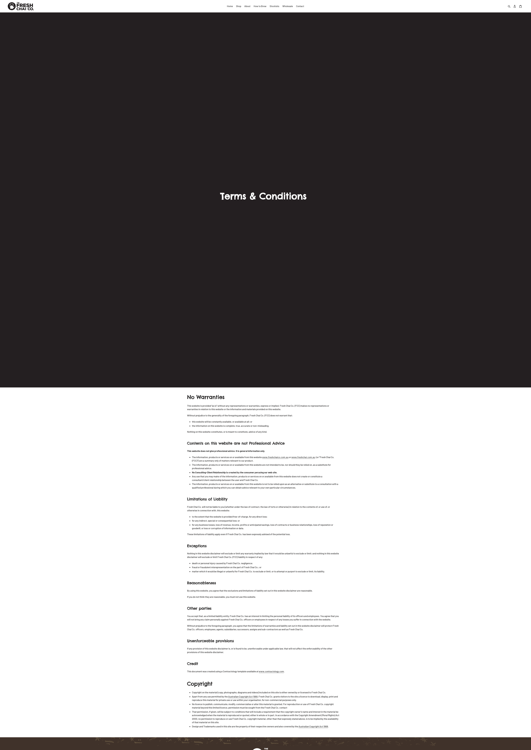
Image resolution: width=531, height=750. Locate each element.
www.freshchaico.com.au (275, 457)
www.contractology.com (271, 671)
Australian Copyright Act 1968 (243, 696)
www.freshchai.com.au (303, 457)
